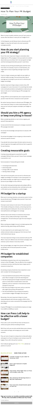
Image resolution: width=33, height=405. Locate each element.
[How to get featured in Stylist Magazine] (4, 365)
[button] (31, 2)
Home (2, 6)
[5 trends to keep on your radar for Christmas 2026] (4, 358)
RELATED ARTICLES (6, 353)
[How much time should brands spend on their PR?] (4, 387)
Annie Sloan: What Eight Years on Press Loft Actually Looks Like (21, 371)
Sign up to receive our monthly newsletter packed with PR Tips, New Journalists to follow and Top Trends (16, 397)
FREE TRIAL (21, 344)
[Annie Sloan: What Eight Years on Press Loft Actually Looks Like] (4, 372)
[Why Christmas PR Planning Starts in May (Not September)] (4, 379)
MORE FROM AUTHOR (20, 353)
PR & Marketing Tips (5, 8)
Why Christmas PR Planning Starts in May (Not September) (20, 378)
